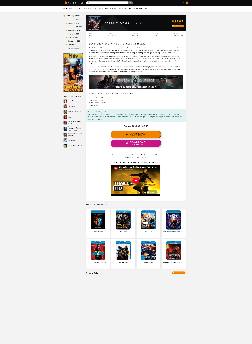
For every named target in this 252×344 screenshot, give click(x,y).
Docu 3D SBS (73, 37)
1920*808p (100, 100)
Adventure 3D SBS (75, 20)
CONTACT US (91, 9)
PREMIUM (69, 9)
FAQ (79, 9)
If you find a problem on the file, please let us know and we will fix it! (135, 155)
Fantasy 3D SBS (74, 41)
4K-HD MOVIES (141, 9)
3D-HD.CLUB (126, 9)
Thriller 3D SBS (73, 44)
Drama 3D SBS (73, 34)
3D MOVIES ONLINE (108, 9)
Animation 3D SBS (75, 27)
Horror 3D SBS (73, 48)
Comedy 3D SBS (74, 30)
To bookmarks (179, 26)
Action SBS (112, 35)
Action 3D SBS (73, 23)
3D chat (101, 114)
